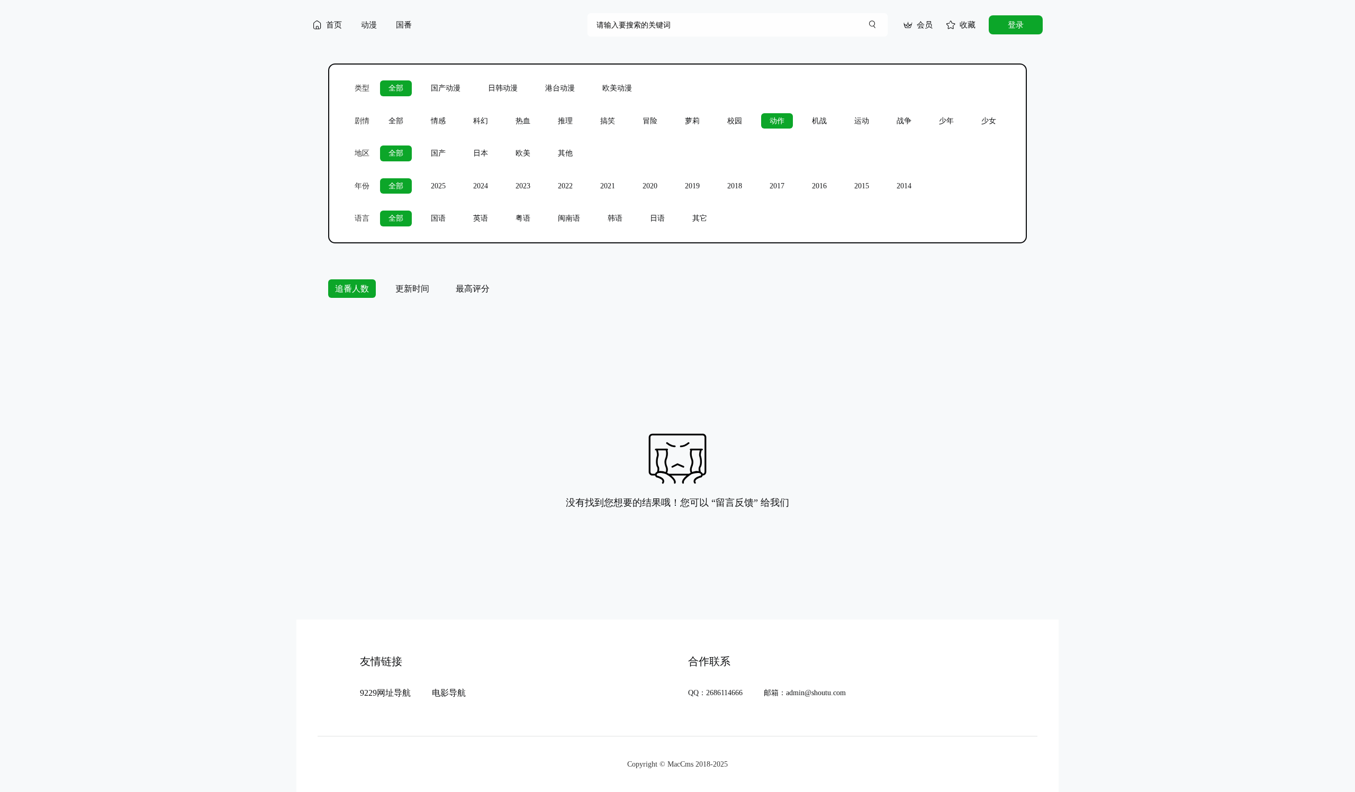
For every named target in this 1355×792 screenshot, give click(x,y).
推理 (565, 121)
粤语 (523, 218)
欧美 (523, 153)
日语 (657, 218)
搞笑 (607, 121)
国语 (438, 218)
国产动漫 (445, 88)
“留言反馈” (734, 502)
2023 (523, 186)
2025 (438, 186)
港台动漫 (560, 88)
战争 (904, 121)
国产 (438, 153)
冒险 (650, 121)
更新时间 (412, 288)
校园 (734, 121)
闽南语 (569, 218)
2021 (607, 186)
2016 (819, 186)
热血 (523, 121)
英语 (480, 218)
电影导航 (449, 692)
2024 (480, 186)
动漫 (369, 25)
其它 (699, 218)
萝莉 (692, 121)
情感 (438, 121)
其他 (565, 153)
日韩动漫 (503, 88)
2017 (777, 186)
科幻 (480, 121)
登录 (1016, 25)
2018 (734, 186)
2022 (565, 186)
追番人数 (352, 288)
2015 (861, 186)
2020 (650, 186)
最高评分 (473, 288)
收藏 (967, 25)
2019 (692, 186)
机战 (819, 121)
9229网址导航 (385, 692)
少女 (988, 121)
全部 (396, 88)
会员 (925, 25)
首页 (334, 25)
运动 (861, 121)
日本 (480, 153)
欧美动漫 (617, 88)
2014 (904, 186)
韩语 (615, 218)
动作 (777, 121)
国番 (404, 25)
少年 (946, 121)
